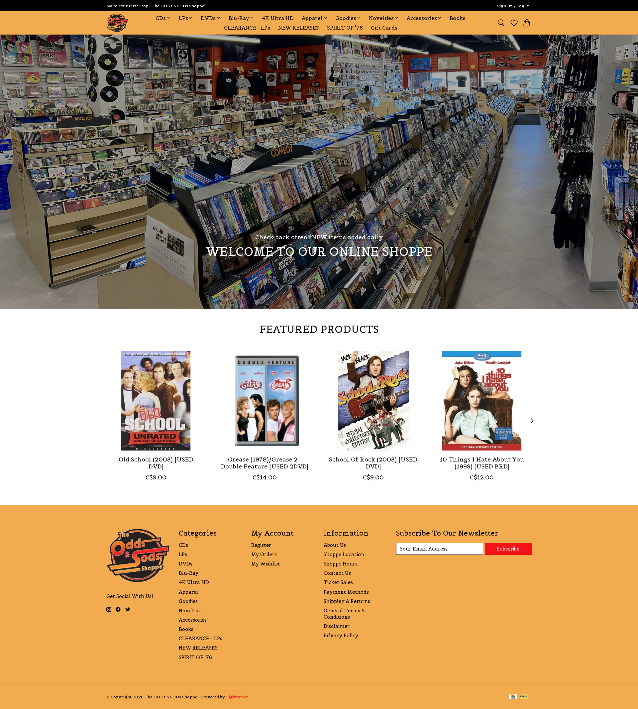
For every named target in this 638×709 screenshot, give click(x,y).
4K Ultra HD (278, 18)
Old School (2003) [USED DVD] (156, 463)
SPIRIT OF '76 (345, 28)
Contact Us (337, 573)
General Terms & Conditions (344, 613)
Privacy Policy (341, 635)
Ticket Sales (338, 582)
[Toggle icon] (501, 23)
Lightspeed (237, 696)
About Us (335, 545)
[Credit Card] (513, 697)
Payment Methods (346, 592)
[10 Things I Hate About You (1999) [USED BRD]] (482, 401)
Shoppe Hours (341, 563)
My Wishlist (265, 563)
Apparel (188, 592)
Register (261, 545)
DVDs (185, 563)
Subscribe (508, 549)
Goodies (188, 601)
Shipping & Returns (347, 601)
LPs (183, 554)
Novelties (190, 610)
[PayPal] (524, 697)
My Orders (264, 554)
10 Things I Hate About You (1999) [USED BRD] (482, 463)
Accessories (193, 620)
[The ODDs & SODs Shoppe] (117, 23)
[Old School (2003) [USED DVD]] (156, 401)
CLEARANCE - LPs (247, 28)
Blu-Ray (188, 573)
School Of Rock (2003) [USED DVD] (373, 463)
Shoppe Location (344, 554)
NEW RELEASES (298, 28)
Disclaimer (337, 626)
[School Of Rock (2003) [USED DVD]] (373, 401)
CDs (183, 545)
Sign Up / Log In (513, 5)
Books (458, 18)
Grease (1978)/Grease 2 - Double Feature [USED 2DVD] (264, 463)
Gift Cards (384, 28)
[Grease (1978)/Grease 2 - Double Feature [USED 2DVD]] (264, 401)
